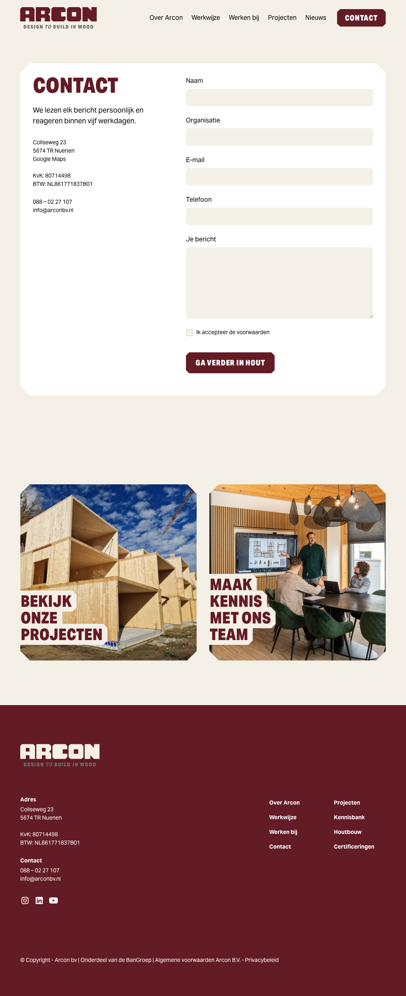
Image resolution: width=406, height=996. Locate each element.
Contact (361, 18)
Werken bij (244, 17)
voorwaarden (253, 332)
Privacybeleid (262, 960)
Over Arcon (166, 17)
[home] (62, 18)
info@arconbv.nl (53, 210)
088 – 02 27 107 (52, 201)
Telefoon (199, 199)
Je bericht (201, 239)
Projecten (282, 17)
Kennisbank (349, 817)
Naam (194, 80)
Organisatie (203, 120)
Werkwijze (206, 17)
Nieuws (315, 17)
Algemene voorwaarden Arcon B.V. (198, 960)
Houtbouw (348, 831)
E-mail (195, 160)
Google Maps (49, 158)
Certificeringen (354, 846)
